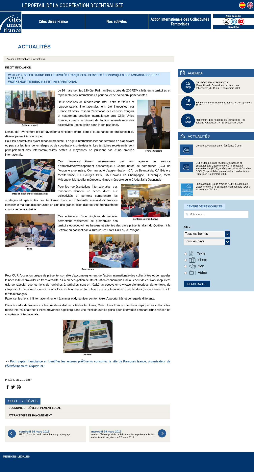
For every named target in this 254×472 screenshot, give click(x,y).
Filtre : (188, 227)
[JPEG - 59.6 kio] (153, 124)
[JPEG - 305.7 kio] (30, 106)
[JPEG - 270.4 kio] (30, 175)
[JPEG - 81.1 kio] (30, 230)
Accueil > (12, 59)
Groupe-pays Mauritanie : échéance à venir (219, 145)
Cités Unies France (53, 21)
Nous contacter (233, 15)
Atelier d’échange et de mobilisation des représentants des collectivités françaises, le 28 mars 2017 (123, 434)
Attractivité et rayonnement (29, 415)
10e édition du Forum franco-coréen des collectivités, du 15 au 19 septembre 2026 (213, 85)
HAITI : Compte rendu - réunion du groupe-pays (44, 433)
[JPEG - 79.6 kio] (114, 250)
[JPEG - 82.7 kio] (145, 200)
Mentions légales (16, 456)
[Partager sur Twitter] (13, 386)
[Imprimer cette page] (18, 386)
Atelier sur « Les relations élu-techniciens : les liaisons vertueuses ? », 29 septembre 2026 (215, 120)
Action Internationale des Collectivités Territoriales (180, 21)
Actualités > (39, 59)
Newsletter (233, 27)
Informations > (24, 59)
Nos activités (116, 21)
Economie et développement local (34, 407)
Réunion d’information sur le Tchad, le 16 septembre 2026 (218, 102)
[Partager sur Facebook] (7, 386)
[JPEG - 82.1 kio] (88, 336)
